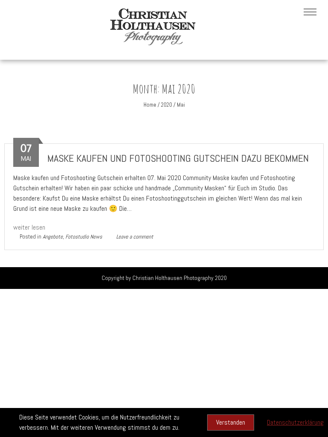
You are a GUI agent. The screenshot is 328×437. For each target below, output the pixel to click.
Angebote (53, 236)
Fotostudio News (83, 236)
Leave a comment (134, 236)
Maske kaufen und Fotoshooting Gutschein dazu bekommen (178, 158)
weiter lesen (29, 227)
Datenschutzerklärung (295, 422)
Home (150, 104)
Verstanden (230, 422)
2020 (166, 104)
